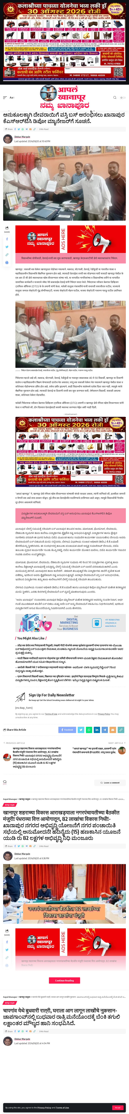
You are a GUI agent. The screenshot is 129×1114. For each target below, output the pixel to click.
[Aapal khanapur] (64, 98)
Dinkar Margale (22, 136)
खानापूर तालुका (9, 805)
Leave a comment (112, 783)
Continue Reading (64, 980)
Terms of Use (62, 1107)
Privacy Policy (44, 1107)
